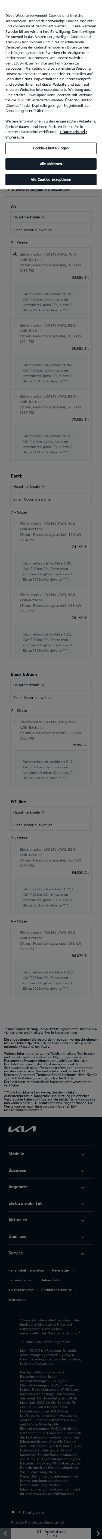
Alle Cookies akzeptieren (51, 179)
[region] (51, 94)
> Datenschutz (72, 132)
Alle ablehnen (51, 164)
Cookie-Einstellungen (51, 148)
